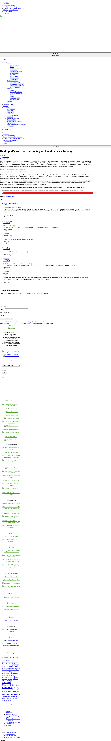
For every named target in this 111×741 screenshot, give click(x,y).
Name (2, 309)
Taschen (9, 64)
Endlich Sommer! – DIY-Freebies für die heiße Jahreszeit (22, 172)
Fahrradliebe (5, 670)
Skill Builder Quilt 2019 (17, 84)
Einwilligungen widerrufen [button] (10, 10)
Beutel (12, 67)
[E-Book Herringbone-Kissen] (11, 429)
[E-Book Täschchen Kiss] (11, 418)
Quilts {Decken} (15, 99)
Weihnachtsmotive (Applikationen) (16, 124)
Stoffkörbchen (14, 79)
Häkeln (10, 675)
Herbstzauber (6, 673)
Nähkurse (4, 680)
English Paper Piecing (16, 92)
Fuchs (9, 672)
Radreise (11, 689)
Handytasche (10, 112)
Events (18, 668)
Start (4, 59)
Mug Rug (10, 679)
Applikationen (14, 662)
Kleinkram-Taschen (15, 68)
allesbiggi (6, 259)
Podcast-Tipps (16, 688)
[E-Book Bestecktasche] (11, 426)
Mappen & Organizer (16, 71)
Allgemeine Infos (15, 82)
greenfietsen (5, 157)
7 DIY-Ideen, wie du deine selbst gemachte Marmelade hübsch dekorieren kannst (26, 323)
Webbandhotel (11, 123)
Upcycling (5, 698)
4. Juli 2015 (6, 236)
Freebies (5, 106)
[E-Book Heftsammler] (11, 412)
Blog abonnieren (8, 128)
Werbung (5, 13)
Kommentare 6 (4, 158)
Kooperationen (7, 11)
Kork (3, 679)
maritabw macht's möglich (10, 203)
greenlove (14, 672)
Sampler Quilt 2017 (15, 87)
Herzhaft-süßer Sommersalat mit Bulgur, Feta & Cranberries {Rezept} (24, 322)
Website (2, 315)
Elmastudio (17, 737)
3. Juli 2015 (3, 155)
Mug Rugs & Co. (15, 98)
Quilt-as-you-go (5, 689)
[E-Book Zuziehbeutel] (11, 401)
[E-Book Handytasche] (11, 415)
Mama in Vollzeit (8, 235)
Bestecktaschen (14, 78)
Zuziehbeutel (10, 126)
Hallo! (5, 60)
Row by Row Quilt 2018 (17, 85)
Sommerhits (12, 691)
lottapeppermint (7, 221)
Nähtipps (9, 681)
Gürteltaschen (14, 76)
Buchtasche (10, 110)
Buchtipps (5, 666)
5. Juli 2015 (6, 249)
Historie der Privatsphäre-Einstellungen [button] (14, 8)
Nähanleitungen (7, 107)
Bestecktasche (11, 109)
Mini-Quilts (13, 96)
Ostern (18, 685)
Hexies (13, 673)
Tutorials (13, 696)
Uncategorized (10, 196)
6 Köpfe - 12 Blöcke (10, 658)
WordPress (13, 735)
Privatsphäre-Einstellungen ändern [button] (12, 7)
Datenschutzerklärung (9, 5)
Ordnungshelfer (8, 685)
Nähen (5, 62)
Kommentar (4, 306)
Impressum (6, 3)
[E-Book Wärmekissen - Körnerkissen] (11, 423)
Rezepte (15, 689)
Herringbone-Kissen (12, 115)
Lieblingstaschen (8, 104)
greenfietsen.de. (12, 732)
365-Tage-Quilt (6, 660)
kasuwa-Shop (7, 129)
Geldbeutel (13, 74)
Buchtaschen (13, 70)
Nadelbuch (10, 117)
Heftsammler (10, 113)
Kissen (12, 95)
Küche (6, 679)
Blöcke (12, 90)
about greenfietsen (8, 661)
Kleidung (9, 101)
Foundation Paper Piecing (17, 93)
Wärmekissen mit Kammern (14, 121)
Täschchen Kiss (11, 120)
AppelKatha (6, 247)
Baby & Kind (7, 664)
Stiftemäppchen (14, 73)
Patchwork (10, 88)
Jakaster (5, 273)
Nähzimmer (6, 683)
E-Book (15, 666)
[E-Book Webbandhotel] (11, 440)
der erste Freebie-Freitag (38, 161)
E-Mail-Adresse (5, 312)
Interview (15, 675)
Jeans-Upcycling (7, 677)
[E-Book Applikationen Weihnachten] (11, 405)
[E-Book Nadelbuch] (11, 437)
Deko (8, 103)
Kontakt (5, 2)
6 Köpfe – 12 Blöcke (12, 81)
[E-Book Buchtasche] (11, 409)
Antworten (6, 219)
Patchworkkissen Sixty (13, 118)
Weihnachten (6, 700)
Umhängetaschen (15, 65)
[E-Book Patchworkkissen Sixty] (11, 433)
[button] (7, 193)
